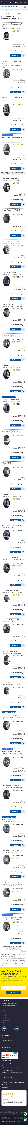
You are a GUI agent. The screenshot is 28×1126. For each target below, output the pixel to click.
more (4, 1103)
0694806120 (2, 1)
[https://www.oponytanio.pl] (9, 1121)
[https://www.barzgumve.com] (14, 1121)
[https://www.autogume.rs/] (23, 1121)
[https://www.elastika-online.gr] (13, 1121)
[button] (25, 1114)
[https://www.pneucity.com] (4, 1121)
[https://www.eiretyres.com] (6, 1121)
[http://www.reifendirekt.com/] (24, 1121)
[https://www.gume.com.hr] (16, 1121)
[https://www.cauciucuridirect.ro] (11, 1121)
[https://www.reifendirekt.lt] (19, 1121)
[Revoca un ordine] (13, 2)
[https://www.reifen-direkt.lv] (21, 1121)
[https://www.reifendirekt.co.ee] (18, 1121)
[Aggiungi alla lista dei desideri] (22, 52)
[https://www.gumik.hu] (8, 1121)
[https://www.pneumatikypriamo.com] (3, 1121)
